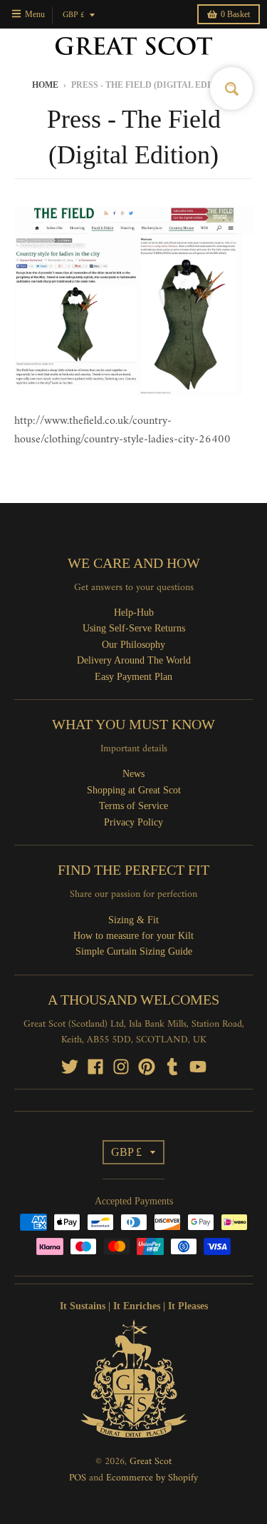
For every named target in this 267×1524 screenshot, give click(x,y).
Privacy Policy (133, 822)
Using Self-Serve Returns (134, 628)
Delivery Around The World (134, 660)
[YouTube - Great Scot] (197, 1066)
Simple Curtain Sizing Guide (133, 951)
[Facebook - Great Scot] (95, 1066)
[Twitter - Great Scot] (69, 1066)
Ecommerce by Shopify (152, 1478)
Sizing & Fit (133, 920)
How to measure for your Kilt (133, 935)
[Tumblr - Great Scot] (172, 1066)
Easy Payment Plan (133, 676)
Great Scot (151, 1461)
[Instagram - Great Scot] (121, 1066)
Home (45, 85)
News (133, 773)
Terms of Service (133, 806)
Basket (235, 14)
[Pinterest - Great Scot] (146, 1066)
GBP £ (74, 15)
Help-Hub (134, 612)
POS (77, 1478)
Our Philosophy (133, 644)
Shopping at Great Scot (134, 790)
